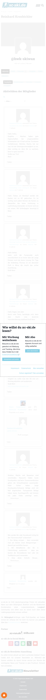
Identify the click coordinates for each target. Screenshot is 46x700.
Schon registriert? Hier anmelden (31, 373)
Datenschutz (26, 368)
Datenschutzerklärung (10, 355)
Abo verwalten (38, 368)
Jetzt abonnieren (32, 351)
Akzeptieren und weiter (11, 359)
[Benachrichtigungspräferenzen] (4, 695)
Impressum (15, 368)
